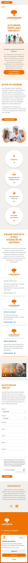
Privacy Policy (12, 547)
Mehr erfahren (9, 119)
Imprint (17, 547)
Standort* (4, 415)
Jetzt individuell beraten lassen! (14, 72)
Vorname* (4, 422)
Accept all (14, 555)
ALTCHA (23, 471)
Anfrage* (4, 449)
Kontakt (6, 2)
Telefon (3, 442)
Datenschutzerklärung (17, 465)
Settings (14, 559)
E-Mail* (3, 435)
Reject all (14, 551)
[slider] (7, 375)
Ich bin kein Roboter (10, 470)
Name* (3, 429)
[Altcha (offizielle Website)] (24, 470)
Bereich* (4, 409)
